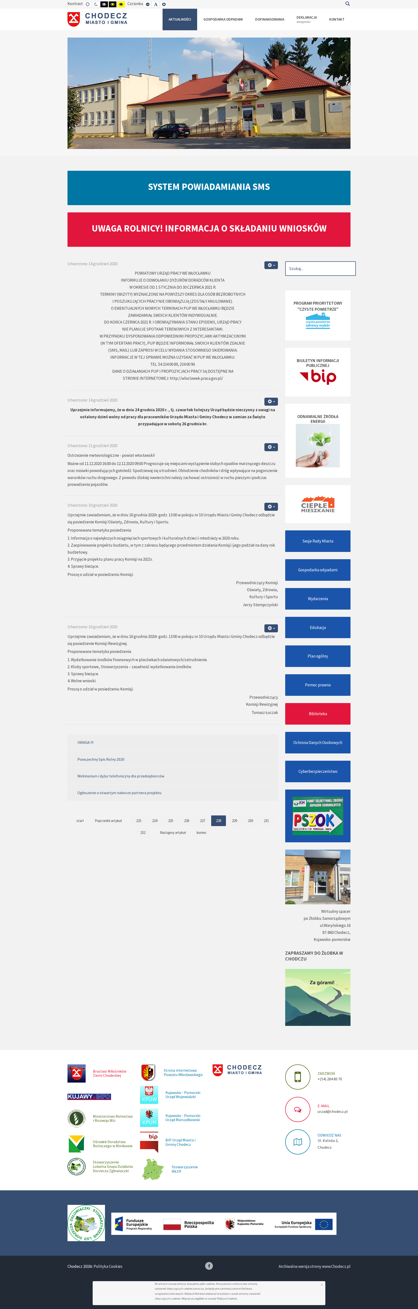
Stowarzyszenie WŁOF (185, 1169)
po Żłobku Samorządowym (327, 918)
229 (234, 820)
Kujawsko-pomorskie (332, 939)
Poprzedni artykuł (108, 820)
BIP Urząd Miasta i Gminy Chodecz (180, 1142)
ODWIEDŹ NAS (329, 1135)
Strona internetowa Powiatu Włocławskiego (183, 1072)
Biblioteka (318, 713)
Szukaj (347, 3)
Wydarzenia (318, 598)
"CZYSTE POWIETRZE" (318, 309)
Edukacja (318, 627)
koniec (202, 832)
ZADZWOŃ (326, 1073)
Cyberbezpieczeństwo (318, 771)
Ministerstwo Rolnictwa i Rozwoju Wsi (113, 1118)
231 (266, 820)
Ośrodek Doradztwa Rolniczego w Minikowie (113, 1143)
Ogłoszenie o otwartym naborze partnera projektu (119, 792)
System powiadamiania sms (209, 186)
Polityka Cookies (108, 1266)
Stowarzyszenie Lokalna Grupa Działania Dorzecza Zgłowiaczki (113, 1166)
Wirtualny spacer (336, 911)
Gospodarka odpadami (317, 570)
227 (202, 820)
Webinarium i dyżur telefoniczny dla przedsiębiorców (120, 776)
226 (186, 820)
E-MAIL (323, 1105)
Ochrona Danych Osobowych (317, 742)
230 (250, 820)
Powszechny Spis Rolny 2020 (100, 759)
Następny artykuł (173, 832)
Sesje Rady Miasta (317, 541)
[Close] (322, 1285)
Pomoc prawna (318, 685)
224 (154, 820)
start (80, 820)
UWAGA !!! (85, 742)
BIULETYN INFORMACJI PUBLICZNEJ (318, 363)
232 (142, 832)
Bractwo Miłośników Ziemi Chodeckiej (109, 1073)
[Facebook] (209, 1266)
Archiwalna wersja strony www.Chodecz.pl (315, 1266)
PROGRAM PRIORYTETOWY (318, 303)
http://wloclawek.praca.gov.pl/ (196, 378)
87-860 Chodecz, (336, 932)
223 (138, 820)
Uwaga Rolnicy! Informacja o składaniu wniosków (209, 228)
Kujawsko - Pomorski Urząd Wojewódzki (182, 1094)
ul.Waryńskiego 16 (335, 925)
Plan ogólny (318, 656)
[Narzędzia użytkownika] (271, 265)
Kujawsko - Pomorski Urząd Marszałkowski (182, 1117)
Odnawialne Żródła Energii (317, 419)
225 (170, 820)
